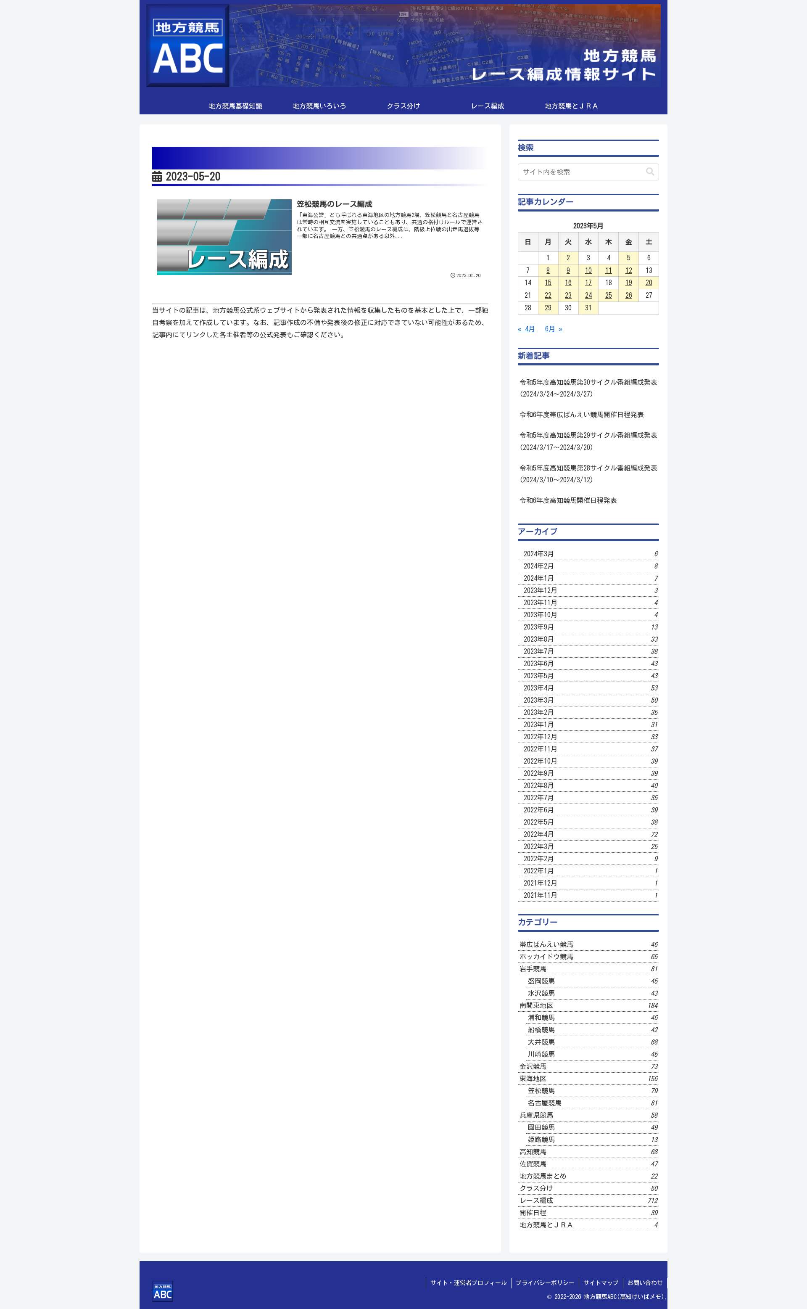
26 (628, 295)
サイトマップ (601, 1283)
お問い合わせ (645, 1283)
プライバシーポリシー (545, 1283)
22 (548, 295)
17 (588, 282)
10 (588, 270)
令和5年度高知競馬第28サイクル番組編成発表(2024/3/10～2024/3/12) (588, 474)
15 (548, 282)
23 (568, 295)
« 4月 (526, 328)
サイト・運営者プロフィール (468, 1283)
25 (608, 295)
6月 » (553, 328)
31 (588, 307)
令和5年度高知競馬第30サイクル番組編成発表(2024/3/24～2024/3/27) (588, 388)
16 (568, 282)
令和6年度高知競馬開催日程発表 (568, 500)
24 (588, 295)
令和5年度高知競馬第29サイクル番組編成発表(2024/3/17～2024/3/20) (588, 441)
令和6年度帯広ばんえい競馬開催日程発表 (582, 414)
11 (608, 270)
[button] (650, 172)
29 (548, 307)
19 (628, 282)
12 (628, 270)
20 (649, 282)
